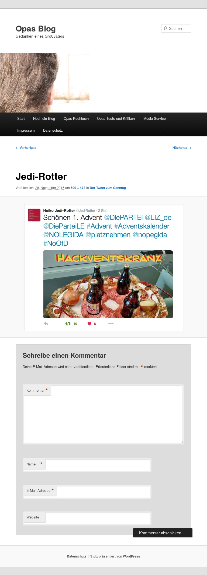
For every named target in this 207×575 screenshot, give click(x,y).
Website (32, 517)
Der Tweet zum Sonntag (108, 187)
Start (21, 118)
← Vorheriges (26, 147)
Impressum (26, 130)
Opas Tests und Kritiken (116, 118)
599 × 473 (78, 187)
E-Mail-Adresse (40, 490)
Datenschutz (53, 130)
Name (34, 464)
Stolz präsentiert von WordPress (115, 556)
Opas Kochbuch (76, 118)
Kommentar (37, 390)
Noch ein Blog (44, 118)
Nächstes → (181, 147)
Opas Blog (36, 28)
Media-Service (154, 118)
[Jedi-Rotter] (103, 267)
